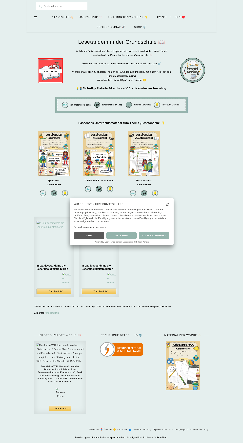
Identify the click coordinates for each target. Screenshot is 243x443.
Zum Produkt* (55, 291)
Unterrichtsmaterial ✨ (128, 17)
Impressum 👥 (124, 429)
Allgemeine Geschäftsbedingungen (169, 429)
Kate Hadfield (51, 312)
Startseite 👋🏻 (63, 17)
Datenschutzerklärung (197, 429)
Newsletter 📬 (95, 429)
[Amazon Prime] (66, 279)
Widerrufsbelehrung (142, 429)
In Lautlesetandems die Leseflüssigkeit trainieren (52, 267)
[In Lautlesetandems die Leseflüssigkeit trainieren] (54, 241)
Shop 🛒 (140, 27)
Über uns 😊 (110, 429)
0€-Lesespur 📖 (91, 17)
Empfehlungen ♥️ (171, 17)
